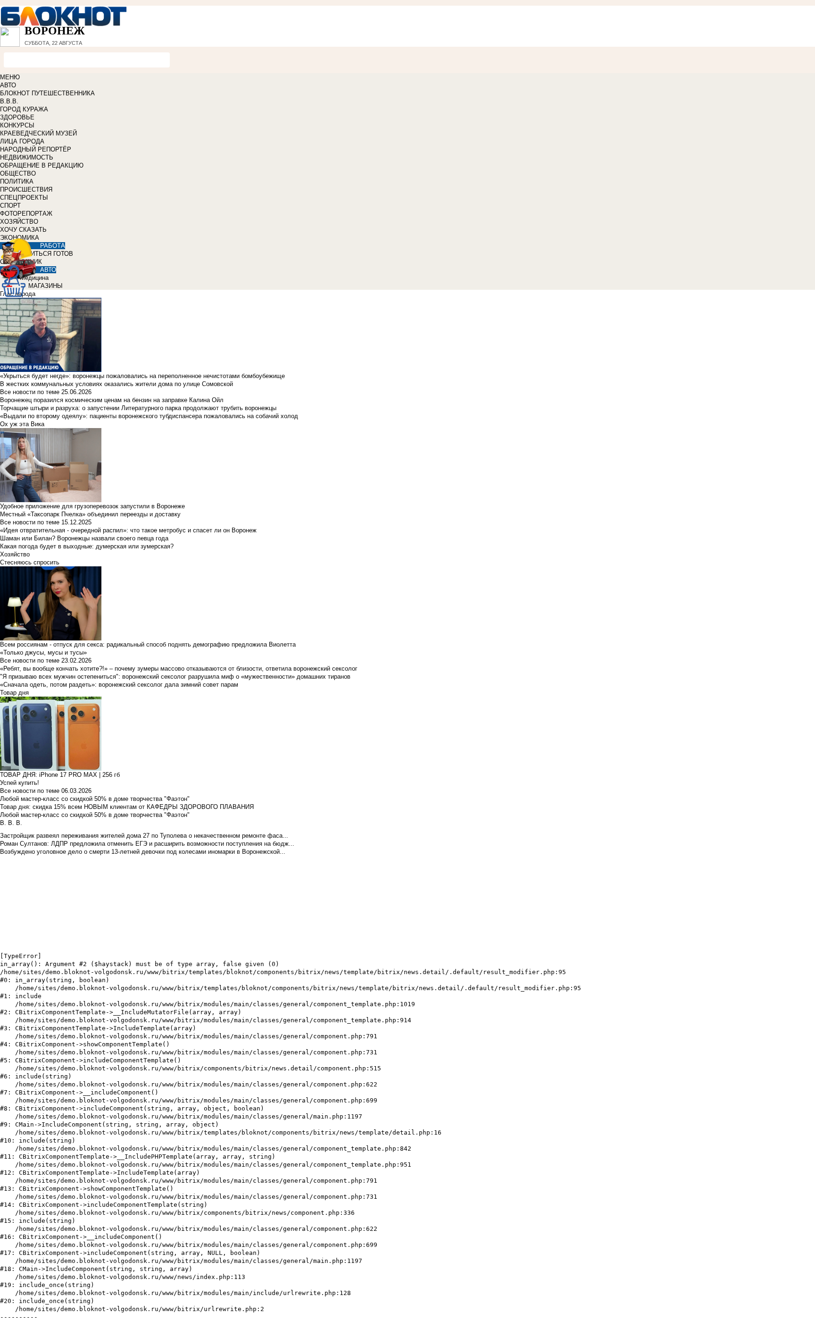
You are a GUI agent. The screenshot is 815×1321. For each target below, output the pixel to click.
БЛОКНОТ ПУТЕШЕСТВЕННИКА (47, 93)
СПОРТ (10, 205)
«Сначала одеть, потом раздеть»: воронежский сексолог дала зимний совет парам (119, 684)
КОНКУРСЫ (17, 125)
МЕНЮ (10, 77)
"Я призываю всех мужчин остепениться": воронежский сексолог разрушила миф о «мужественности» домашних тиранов (175, 676)
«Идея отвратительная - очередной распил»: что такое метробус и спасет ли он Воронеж (128, 530)
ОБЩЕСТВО (18, 173)
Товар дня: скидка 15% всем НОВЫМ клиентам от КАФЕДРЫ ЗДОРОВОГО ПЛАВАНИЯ (127, 806)
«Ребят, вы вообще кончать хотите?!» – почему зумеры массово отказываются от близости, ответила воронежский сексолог (179, 668)
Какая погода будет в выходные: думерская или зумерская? (87, 546)
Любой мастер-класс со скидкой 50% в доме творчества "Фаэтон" (95, 798)
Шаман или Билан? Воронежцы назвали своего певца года (84, 538)
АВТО (8, 85)
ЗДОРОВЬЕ (17, 117)
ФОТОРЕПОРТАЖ (26, 213)
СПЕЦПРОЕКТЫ (24, 197)
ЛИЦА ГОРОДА (22, 141)
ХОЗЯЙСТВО (19, 221)
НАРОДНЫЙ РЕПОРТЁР (35, 149)
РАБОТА (52, 245)
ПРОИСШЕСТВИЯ (26, 189)
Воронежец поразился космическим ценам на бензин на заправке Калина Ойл (112, 400)
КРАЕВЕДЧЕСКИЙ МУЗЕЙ (38, 133)
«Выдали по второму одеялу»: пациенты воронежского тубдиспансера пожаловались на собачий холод (149, 416)
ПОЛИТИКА (16, 181)
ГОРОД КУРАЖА (24, 109)
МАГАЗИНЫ (45, 285)
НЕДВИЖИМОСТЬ (26, 157)
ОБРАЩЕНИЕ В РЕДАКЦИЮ (41, 165)
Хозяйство (15, 554)
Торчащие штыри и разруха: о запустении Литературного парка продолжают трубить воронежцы (138, 408)
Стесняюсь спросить (29, 562)
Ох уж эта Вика (22, 424)
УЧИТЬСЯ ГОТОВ (48, 253)
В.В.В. (9, 101)
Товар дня (14, 692)
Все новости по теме (29, 391)
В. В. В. (11, 822)
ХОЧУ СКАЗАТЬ (23, 229)
